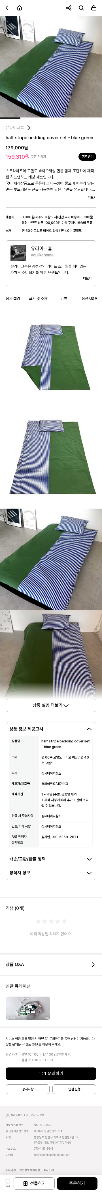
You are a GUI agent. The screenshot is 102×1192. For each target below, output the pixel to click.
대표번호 (11, 1148)
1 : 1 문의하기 (51, 1073)
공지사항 (27, 1089)
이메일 (9, 1154)
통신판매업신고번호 (17, 1131)
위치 (8, 1137)
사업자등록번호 (15, 1124)
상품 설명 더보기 (48, 705)
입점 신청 (74, 1089)
